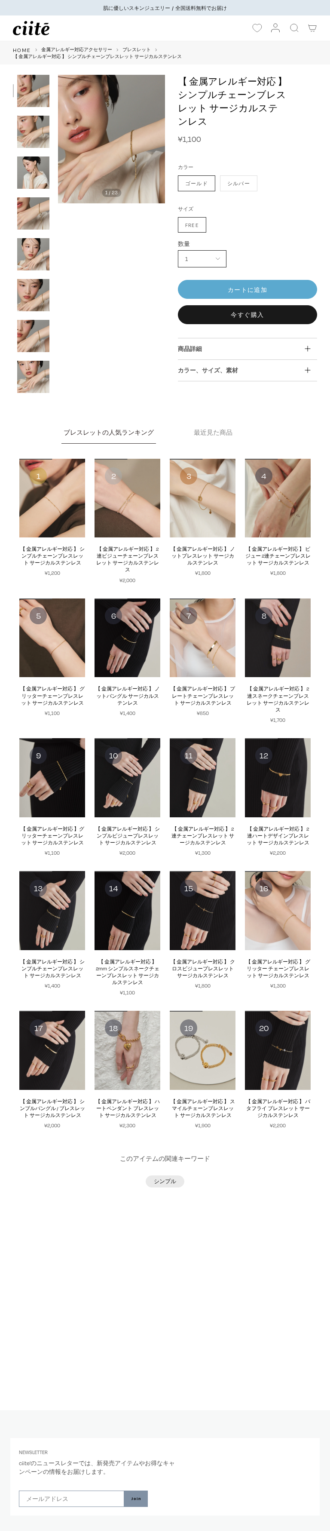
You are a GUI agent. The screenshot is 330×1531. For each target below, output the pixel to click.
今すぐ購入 (247, 314)
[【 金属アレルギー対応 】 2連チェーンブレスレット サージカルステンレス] (202, 777)
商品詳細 (190, 348)
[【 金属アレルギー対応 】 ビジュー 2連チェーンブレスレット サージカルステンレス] (278, 498)
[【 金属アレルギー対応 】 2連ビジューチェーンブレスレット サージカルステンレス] (127, 498)
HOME (22, 49)
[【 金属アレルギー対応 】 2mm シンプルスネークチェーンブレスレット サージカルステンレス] (127, 910)
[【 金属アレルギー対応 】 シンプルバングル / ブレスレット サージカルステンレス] (52, 1050)
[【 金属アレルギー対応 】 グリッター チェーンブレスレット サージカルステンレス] (278, 910)
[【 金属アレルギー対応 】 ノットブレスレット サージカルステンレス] (202, 498)
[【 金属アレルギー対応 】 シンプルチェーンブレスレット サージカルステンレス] (52, 498)
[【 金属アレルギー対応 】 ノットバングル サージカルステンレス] (127, 638)
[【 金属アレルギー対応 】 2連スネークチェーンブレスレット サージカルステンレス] (278, 638)
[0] (257, 28)
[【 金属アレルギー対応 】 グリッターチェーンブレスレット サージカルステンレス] (52, 638)
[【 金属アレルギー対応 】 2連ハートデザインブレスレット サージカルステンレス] (278, 777)
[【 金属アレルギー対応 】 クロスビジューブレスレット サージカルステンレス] (202, 910)
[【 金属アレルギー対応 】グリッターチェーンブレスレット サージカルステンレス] (52, 777)
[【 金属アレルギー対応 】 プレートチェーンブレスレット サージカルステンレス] (202, 638)
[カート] (313, 28)
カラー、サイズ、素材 (208, 370)
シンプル (165, 1181)
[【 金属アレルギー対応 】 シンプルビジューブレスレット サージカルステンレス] (127, 777)
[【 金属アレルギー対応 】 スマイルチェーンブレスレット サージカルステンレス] (202, 1050)
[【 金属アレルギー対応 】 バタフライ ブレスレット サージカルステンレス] (278, 1050)
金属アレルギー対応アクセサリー (76, 49)
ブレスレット (136, 49)
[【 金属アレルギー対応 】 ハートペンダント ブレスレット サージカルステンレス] (127, 1050)
